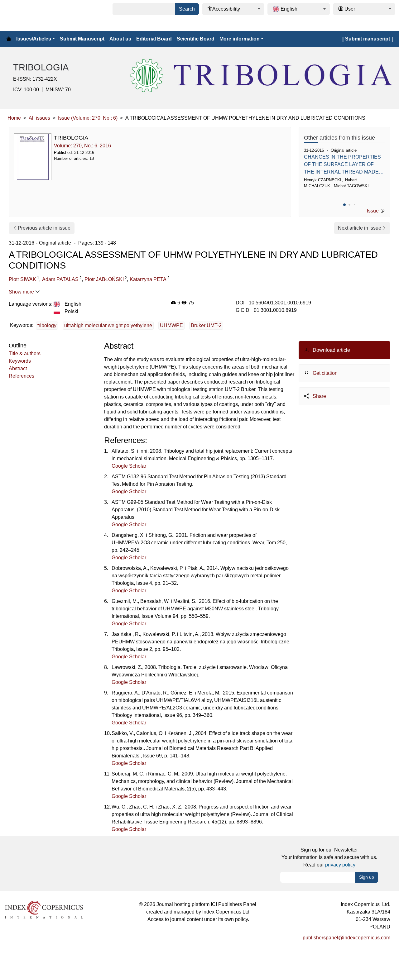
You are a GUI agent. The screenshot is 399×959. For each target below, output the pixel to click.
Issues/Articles (33, 38)
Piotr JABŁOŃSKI (104, 279)
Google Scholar (129, 466)
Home (14, 118)
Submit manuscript (367, 38)
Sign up (366, 877)
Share (318, 396)
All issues (39, 118)
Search (187, 9)
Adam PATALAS (60, 279)
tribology (46, 325)
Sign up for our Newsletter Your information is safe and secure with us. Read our (329, 857)
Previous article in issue (44, 228)
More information (239, 38)
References (21, 376)
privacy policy (340, 864)
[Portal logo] (35, 15)
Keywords (20, 361)
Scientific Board (195, 38)
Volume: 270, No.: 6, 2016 (82, 145)
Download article (330, 350)
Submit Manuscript (82, 38)
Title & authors (25, 353)
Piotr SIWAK (22, 279)
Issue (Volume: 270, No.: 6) (88, 118)
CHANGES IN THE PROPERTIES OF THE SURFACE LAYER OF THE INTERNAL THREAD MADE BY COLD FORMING (342, 165)
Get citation (324, 373)
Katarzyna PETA (148, 279)
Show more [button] (22, 291)
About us (120, 38)
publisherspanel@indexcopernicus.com (346, 937)
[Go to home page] (9, 39)
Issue (373, 210)
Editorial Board (154, 38)
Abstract (18, 368)
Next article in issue (359, 228)
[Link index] (44, 909)
